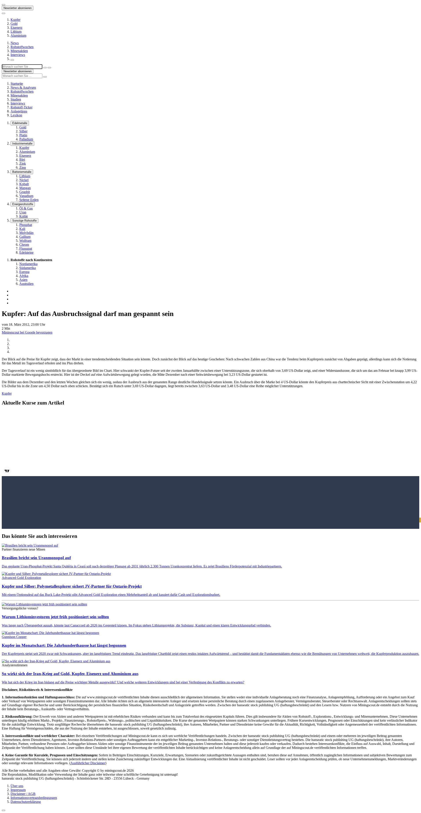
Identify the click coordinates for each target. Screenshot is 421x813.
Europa (24, 272)
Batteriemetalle (21, 171)
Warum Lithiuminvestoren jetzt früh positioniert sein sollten (55, 616)
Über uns (17, 786)
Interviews (18, 55)
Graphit (24, 192)
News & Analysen (23, 87)
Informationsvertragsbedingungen (34, 798)
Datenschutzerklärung (26, 802)
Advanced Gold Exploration (21, 578)
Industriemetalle (22, 143)
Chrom (24, 244)
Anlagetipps (19, 111)
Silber (23, 131)
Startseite (17, 83)
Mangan (25, 188)
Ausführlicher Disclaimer (87, 763)
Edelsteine (26, 252)
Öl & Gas (26, 208)
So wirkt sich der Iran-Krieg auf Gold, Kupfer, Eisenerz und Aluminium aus (70, 673)
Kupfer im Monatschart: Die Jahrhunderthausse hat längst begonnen (64, 645)
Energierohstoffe (22, 204)
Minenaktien (19, 51)
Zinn (22, 167)
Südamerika (27, 268)
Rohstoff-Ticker (21, 107)
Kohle (23, 216)
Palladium (26, 139)
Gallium (24, 236)
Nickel (24, 180)
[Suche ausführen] (49, 67)
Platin (23, 135)
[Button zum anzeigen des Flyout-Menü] (3, 4)
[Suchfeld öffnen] (12, 60)
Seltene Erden (29, 200)
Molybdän (26, 233)
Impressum (18, 790)
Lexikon (16, 115)
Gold (14, 23)
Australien (26, 283)
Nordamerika (28, 264)
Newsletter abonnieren (18, 8)
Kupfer (15, 20)
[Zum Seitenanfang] (3, 810)
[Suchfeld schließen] (45, 67)
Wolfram (25, 240)
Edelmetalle (19, 123)
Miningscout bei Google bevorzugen (27, 332)
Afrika (23, 276)
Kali (22, 229)
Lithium (16, 31)
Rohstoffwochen (22, 47)
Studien (16, 99)
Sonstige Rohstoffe (24, 220)
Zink (22, 163)
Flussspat (25, 248)
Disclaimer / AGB (23, 794)
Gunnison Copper (14, 637)
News (15, 43)
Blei (22, 159)
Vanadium (26, 196)
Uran (22, 212)
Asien (23, 280)
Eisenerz (16, 27)
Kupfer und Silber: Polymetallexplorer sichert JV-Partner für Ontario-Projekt (72, 586)
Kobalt (24, 184)
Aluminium (18, 35)
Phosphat (25, 225)
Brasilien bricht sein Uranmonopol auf (36, 557)
